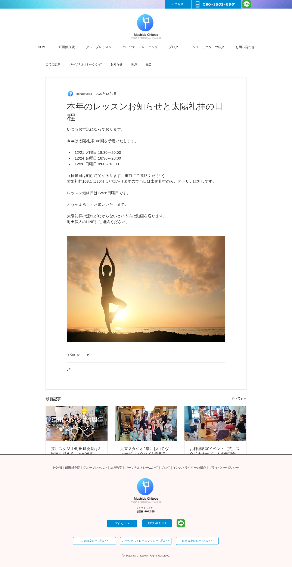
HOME (57, 467)
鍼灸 (149, 64)
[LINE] (246, 4)
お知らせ (116, 64)
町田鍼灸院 (72, 467)
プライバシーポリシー (224, 467)
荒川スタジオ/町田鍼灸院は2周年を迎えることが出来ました (76, 451)
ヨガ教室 (116, 467)
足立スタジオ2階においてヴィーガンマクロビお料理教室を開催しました (145, 451)
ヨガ (134, 64)
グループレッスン (95, 467)
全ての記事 (53, 64)
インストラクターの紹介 (189, 467)
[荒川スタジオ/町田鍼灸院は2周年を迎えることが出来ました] (77, 423)
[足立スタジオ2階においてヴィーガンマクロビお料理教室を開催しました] (146, 423)
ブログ (165, 467)
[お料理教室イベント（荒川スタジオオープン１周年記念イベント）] (215, 423)
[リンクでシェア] (69, 370)
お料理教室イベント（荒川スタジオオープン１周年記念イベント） (215, 451)
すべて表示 (239, 398)
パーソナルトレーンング (85, 64)
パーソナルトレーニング (141, 467)
